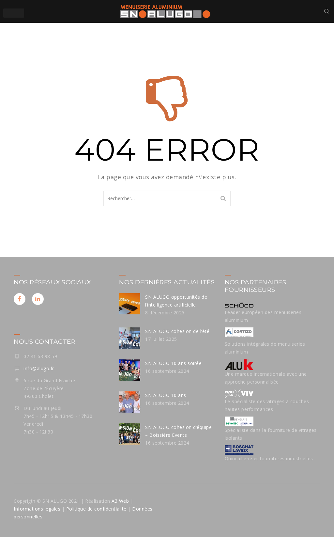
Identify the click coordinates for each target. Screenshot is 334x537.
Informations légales (37, 509)
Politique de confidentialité (96, 509)
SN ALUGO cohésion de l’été (177, 331)
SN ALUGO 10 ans (165, 395)
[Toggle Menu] (13, 13)
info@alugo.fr (38, 368)
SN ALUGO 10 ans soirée (173, 363)
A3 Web (120, 501)
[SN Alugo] (165, 11)
